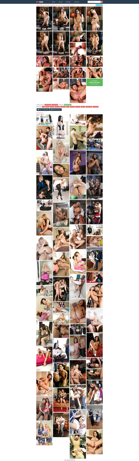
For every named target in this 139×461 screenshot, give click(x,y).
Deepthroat (57, 106)
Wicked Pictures (68, 104)
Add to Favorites (44, 109)
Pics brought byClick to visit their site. (94, 82)
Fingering (72, 106)
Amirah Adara (54, 104)
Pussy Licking (89, 106)
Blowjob (47, 106)
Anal (43, 106)
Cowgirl (51, 106)
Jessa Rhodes (48, 104)
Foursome (78, 106)
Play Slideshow (99, 5)
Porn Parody (95, 106)
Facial (68, 106)
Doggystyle (63, 106)
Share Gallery (56, 109)
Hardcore (83, 106)
